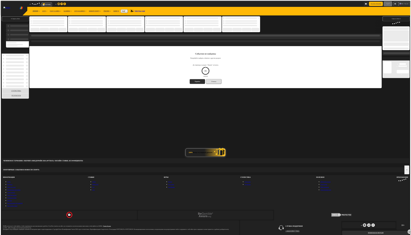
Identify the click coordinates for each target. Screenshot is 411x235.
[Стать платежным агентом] (366, 4)
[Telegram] (369, 225)
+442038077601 (292, 231)
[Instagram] (364, 225)
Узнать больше (107, 226)
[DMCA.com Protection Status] (341, 215)
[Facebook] (373, 225)
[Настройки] (395, 4)
